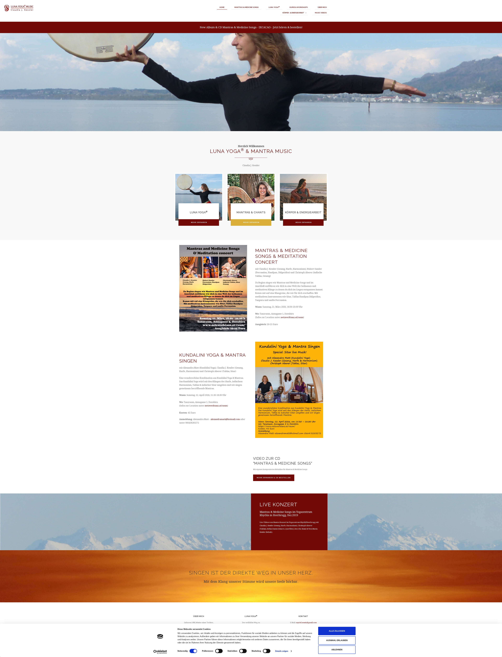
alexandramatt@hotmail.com (225, 419)
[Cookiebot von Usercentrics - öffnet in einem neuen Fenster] (160, 652)
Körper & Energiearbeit (303, 212)
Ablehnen (336, 650)
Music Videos (321, 13)
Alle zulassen (337, 631)
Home (221, 7)
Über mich (322, 7)
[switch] (219, 651)
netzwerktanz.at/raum (292, 317)
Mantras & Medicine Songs (246, 7)
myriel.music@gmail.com (306, 623)
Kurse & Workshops (299, 7)
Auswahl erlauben (337, 640)
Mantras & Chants (251, 212)
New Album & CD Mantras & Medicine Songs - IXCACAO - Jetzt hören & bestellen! (251, 27)
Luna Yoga (274, 7)
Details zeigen (281, 651)
